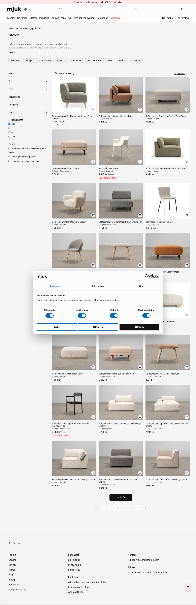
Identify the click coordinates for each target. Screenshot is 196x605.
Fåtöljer (29, 60)
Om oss (12, 565)
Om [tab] (141, 286)
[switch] (82, 315)
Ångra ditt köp (76, 592)
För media (13, 584)
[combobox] (98, 9)
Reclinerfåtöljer (94, 60)
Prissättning (74, 565)
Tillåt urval (98, 326)
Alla (13, 124)
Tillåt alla (139, 326)
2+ (12, 128)
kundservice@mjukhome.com (143, 560)
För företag (74, 570)
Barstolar (61, 60)
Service (12, 560)
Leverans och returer (79, 587)
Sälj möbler (74, 560)
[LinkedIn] (19, 543)
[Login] (181, 9)
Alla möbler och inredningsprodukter (24, 28)
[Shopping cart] (186, 9)
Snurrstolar (76, 60)
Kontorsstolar (45, 60)
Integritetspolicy (17, 589)
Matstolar (15, 60)
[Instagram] (14, 543)
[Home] (14, 9)
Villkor (11, 570)
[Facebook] (9, 543)
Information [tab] (98, 286)
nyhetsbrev (94, 2)
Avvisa (57, 326)
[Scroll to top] (188, 587)
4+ (12, 132)
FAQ (10, 574)
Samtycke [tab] (55, 286)
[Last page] (145, 507)
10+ (13, 136)
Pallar (110, 60)
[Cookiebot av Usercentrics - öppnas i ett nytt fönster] (146, 276)
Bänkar (122, 60)
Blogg (11, 579)
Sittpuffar (135, 60)
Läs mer (12, 52)
